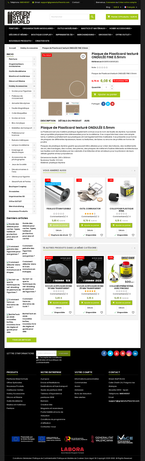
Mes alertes (80, 397)
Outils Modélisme (67, 28)
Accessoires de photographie (19, 158)
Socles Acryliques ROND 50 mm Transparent (58, 287)
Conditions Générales (22, 458)
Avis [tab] (86, 120)
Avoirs (77, 386)
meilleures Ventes (15, 390)
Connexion (110, 2)
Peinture (13, 28)
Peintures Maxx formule (17, 379)
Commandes (81, 382)
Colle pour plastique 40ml (121, 209)
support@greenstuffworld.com (55, 2)
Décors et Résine (18, 34)
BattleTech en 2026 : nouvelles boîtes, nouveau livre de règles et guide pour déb (29, 322)
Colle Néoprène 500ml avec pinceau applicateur (121, 288)
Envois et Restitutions (50, 382)
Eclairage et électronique (18, 151)
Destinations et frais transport (54, 386)
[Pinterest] (112, 104)
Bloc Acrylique (18, 123)
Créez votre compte (127, 2)
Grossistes (105, 34)
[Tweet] (108, 104)
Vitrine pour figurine (21, 176)
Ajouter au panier (105, 94)
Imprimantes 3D (64, 34)
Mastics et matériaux (93, 28)
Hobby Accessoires (120, 28)
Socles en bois (18, 118)
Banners (44, 401)
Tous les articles (21, 340)
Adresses (79, 390)
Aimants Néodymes (21, 103)
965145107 (24, 2)
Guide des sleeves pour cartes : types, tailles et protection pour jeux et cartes (29, 231)
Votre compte (83, 372)
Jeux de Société (19, 164)
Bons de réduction (83, 393)
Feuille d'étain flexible (59, 208)
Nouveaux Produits (20, 40)
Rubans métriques (20, 140)
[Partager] (103, 104)
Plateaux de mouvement (17, 97)
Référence (97, 61)
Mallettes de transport (22, 128)
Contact (75, 2)
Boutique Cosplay (41, 34)
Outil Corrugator (90, 208)
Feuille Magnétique (20, 108)
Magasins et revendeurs (52, 408)
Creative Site (42, 40)
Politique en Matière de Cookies (70, 458)
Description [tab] (48, 120)
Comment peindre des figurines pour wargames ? (29, 250)
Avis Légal (89, 458)
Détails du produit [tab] (70, 120)
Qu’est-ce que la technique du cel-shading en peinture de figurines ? (29, 285)
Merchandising (85, 34)
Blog (108, 7)
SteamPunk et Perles (21, 181)
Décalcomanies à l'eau (20, 170)
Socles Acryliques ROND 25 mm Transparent (90, 287)
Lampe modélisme (20, 145)
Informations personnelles (87, 379)
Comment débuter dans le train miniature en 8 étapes (29, 266)
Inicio (10, 54)
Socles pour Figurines (21, 91)
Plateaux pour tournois (18, 134)
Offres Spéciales (14, 382)
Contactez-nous (48, 426)
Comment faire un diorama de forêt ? (28, 302)
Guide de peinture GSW (51, 390)
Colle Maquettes (19, 113)
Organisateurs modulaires (38, 28)
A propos (45, 379)
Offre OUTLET (123, 34)
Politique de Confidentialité (44, 458)
